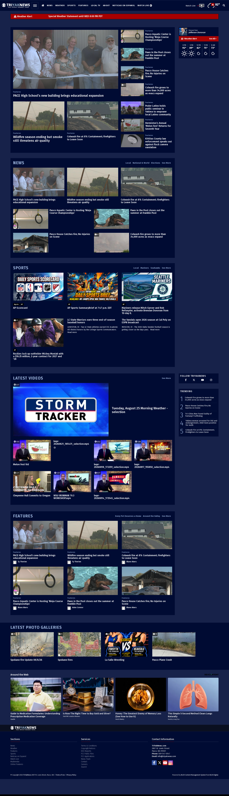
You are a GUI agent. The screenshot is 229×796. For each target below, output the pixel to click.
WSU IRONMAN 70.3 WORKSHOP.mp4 (64, 497)
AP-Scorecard (20, 307)
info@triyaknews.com (167, 756)
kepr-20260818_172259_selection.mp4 (111, 466)
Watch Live (190, 6)
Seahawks (155, 268)
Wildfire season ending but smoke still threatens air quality (37, 138)
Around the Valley (151, 516)
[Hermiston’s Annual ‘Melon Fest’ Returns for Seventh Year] (132, 125)
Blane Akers (131, 562)
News (18, 162)
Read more (72, 332)
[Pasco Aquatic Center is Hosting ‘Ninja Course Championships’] (132, 36)
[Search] (223, 5)
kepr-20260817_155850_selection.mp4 (151, 466)
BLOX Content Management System (193, 775)
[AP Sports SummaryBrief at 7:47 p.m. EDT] (92, 287)
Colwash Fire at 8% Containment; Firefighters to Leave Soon (145, 201)
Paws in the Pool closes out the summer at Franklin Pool (158, 55)
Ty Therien (22, 562)
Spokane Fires (65, 659)
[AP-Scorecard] (38, 287)
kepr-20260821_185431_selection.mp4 (71, 442)
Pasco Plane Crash (162, 659)
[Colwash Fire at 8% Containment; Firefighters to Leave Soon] (92, 115)
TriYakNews (27, 775)
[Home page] (16, 4)
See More (166, 163)
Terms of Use (60, 775)
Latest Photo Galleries (36, 627)
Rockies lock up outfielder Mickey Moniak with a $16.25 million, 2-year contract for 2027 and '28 (38, 356)
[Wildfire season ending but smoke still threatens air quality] (38, 115)
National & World (141, 163)
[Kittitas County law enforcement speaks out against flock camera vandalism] (132, 140)
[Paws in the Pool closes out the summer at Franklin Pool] (132, 54)
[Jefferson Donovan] (183, 31)
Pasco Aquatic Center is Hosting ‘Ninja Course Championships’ (158, 37)
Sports (20, 268)
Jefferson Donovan (196, 32)
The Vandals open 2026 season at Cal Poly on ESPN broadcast (146, 321)
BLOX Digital (214, 775)
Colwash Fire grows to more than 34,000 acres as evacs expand (158, 90)
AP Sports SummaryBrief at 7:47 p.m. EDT (89, 307)
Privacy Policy (71, 775)
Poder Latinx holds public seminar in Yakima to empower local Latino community (158, 110)
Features (17, 92)
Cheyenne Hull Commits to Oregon (31, 495)
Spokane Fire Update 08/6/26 (26, 659)
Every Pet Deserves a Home (128, 516)
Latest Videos (28, 378)
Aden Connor (77, 607)
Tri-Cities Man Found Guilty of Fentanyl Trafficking (198, 415)
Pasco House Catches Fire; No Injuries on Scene (156, 73)
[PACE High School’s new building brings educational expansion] (65, 59)
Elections (155, 163)
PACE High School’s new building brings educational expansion (58, 95)
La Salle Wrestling (114, 659)
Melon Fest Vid (21, 464)
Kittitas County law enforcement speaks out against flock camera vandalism (158, 143)
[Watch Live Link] (201, 6)
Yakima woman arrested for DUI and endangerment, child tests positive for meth (201, 423)
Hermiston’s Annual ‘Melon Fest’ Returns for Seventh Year (158, 126)
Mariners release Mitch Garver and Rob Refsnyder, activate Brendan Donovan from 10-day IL (145, 310)
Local (128, 163)
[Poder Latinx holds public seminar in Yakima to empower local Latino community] (132, 107)
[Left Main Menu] (35, 5)
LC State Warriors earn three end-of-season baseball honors (91, 321)
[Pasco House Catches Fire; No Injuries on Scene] (132, 72)
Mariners (144, 268)
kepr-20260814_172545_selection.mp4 (111, 497)
